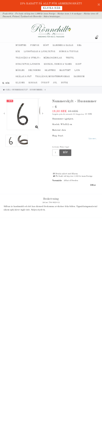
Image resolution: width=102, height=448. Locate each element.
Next (42, 113)
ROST (78, 64)
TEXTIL (70, 58)
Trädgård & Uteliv (27, 58)
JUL (55, 83)
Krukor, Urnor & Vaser (58, 64)
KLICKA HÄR (51, 8)
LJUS (77, 70)
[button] (37, 127)
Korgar (32, 83)
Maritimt (65, 70)
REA (79, 45)
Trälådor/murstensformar (52, 77)
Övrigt (45, 83)
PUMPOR (34, 45)
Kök (18, 52)
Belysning (34, 70)
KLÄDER (20, 83)
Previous (4, 113)
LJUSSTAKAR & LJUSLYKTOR (39, 52)
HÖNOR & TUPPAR (68, 52)
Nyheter (21, 45)
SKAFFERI (50, 70)
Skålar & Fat (23, 77)
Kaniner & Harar (63, 45)
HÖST (46, 45)
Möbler (20, 70)
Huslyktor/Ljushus (28, 64)
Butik (64, 83)
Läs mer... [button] (93, 138)
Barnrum (79, 77)
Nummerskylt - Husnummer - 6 (29, 90)
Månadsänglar (53, 58)
